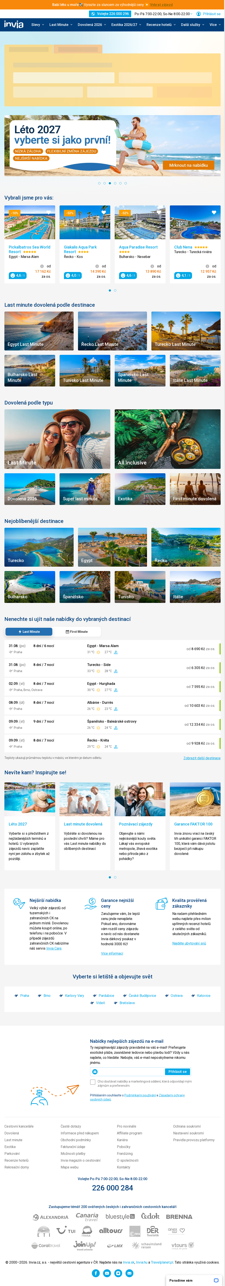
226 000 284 (112, 1187)
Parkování (12, 1154)
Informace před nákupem (80, 1133)
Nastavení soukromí (188, 1133)
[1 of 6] (99, 183)
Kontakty (123, 1167)
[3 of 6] (109, 183)
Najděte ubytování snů (189, 943)
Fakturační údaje (73, 1147)
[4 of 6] (115, 183)
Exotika (10, 1147)
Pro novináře (126, 1126)
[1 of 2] (109, 290)
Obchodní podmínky (76, 1140)
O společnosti (127, 1160)
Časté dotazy (71, 1126)
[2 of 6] (104, 183)
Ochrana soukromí (187, 1126)
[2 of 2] (115, 290)
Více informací (112, 953)
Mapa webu (69, 1167)
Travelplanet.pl (162, 1262)
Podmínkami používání (140, 1095)
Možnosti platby (73, 1154)
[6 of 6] (125, 183)
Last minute (13, 1140)
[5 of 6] (120, 183)
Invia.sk (128, 1262)
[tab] (28, 632)
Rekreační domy (16, 1167)
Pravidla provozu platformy (194, 1140)
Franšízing (125, 1154)
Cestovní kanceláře (19, 1126)
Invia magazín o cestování (80, 1160)
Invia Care (54, 948)
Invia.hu (141, 1262)
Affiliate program (129, 1133)
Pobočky (124, 1147)
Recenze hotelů (16, 1160)
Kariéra (122, 1140)
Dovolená (11, 1133)
